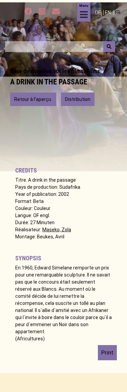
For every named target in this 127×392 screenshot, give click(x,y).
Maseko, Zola (56, 229)
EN (108, 12)
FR (118, 12)
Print (107, 352)
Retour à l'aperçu (33, 99)
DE (98, 12)
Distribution (77, 99)
